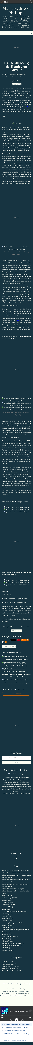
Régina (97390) (7, 934)
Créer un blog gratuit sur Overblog (10, 991)
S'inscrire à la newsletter (9, 646)
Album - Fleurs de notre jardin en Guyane (15, 873)
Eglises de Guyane (16, 81)
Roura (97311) (6, 939)
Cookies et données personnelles (15, 995)
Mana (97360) (6, 916)
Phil (14, 793)
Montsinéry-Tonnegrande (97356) (12, 923)
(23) (10, 968)
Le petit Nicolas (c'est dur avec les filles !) (15, 911)
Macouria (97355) (7, 914)
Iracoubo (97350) (7, 907)
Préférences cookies (28, 995)
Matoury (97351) (7, 920)
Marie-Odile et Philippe (16, 10)
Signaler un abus (5, 993)
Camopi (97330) (7, 900)
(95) (8, 962)
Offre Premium (3, 995)
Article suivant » (26, 627)
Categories (20, 74)
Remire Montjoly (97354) (10, 936)
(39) (11, 966)
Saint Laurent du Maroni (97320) (12, 945)
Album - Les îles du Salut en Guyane (13, 889)
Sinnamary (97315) (8, 950)
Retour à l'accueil (16, 630)
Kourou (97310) (7, 909)
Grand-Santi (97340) (8, 904)
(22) (11, 971)
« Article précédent (8, 627)
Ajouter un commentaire (16, 693)
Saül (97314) (6, 948)
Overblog (27, 984)
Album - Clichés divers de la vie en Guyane (15, 870)
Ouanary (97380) (7, 925)
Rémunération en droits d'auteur (22, 993)
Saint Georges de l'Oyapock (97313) (13, 943)
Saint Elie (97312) (7, 941)
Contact (27, 991)
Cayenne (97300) (7, 902)
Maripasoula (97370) (8, 918)
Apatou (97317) (7, 895)
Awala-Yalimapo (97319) (9, 898)
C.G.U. (12, 993)
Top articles (21, 991)
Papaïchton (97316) (8, 927)
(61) (9, 964)
